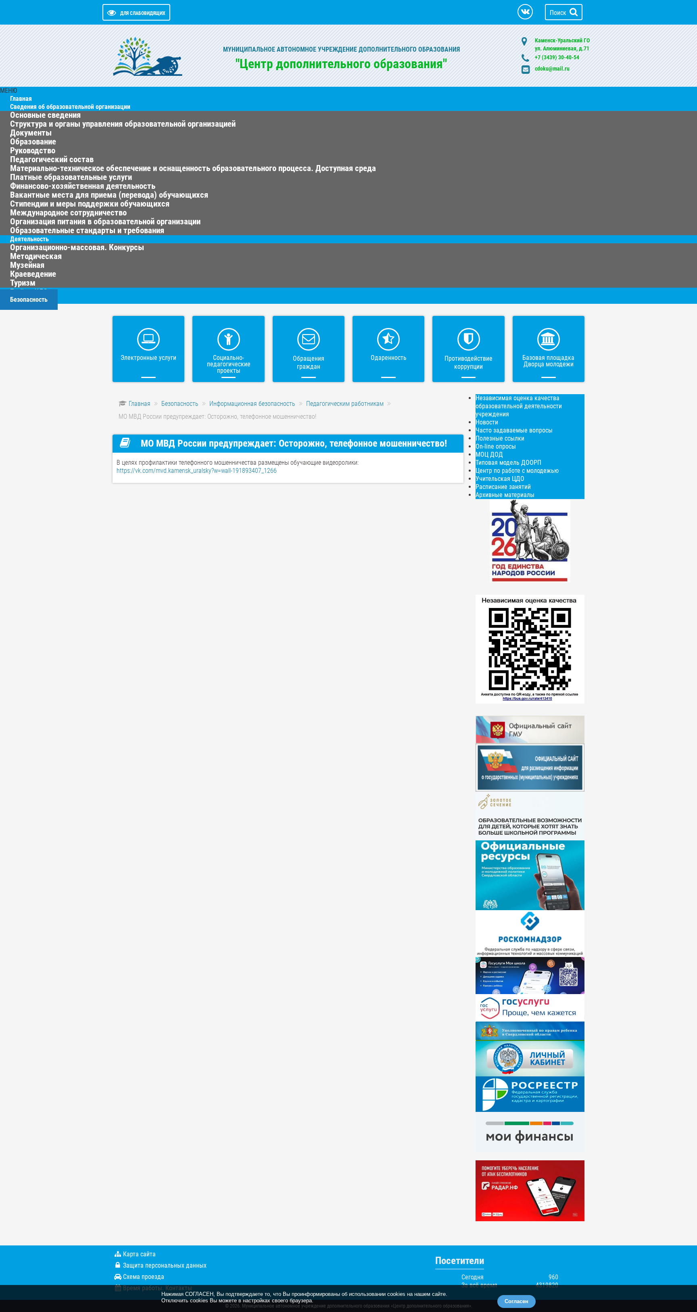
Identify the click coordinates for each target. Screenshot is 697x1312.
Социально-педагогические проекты (228, 364)
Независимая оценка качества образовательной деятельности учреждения (519, 406)
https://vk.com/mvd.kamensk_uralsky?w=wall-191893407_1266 (197, 470)
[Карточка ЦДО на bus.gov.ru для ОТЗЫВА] (530, 767)
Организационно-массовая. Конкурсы (77, 247)
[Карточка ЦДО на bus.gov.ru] (530, 729)
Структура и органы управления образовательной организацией (123, 124)
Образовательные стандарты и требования (87, 230)
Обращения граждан (308, 362)
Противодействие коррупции (468, 362)
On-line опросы (496, 446)
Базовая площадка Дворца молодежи (548, 361)
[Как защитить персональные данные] (530, 933)
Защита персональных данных (165, 1265)
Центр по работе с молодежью (517, 470)
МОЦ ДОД (489, 454)
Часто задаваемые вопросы (514, 430)
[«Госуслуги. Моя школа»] (530, 975)
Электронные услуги (148, 357)
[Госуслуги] (530, 1007)
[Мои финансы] (530, 1131)
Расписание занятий (503, 487)
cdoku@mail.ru (552, 68)
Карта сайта (139, 1254)
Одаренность (389, 357)
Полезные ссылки (500, 438)
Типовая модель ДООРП (508, 462)
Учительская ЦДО (500, 479)
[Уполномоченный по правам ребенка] (530, 1030)
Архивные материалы (505, 495)
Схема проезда (143, 1277)
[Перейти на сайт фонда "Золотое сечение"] (530, 815)
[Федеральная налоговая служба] (530, 1058)
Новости (487, 422)
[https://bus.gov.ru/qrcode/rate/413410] (530, 648)
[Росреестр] (530, 1093)
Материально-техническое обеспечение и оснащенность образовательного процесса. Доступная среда (193, 168)
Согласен (516, 1301)
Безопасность (29, 299)
